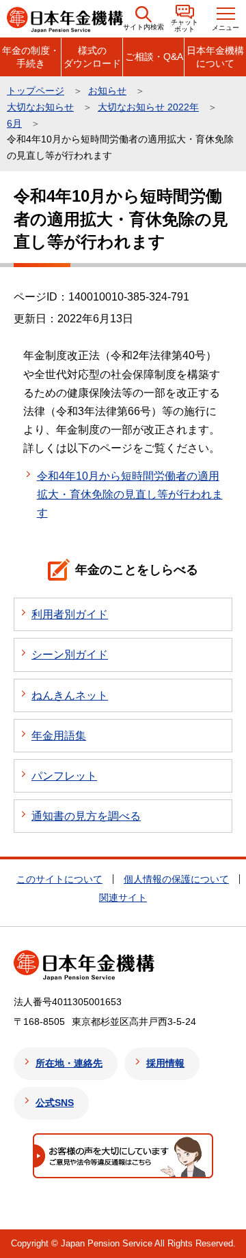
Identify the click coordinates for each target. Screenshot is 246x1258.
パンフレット (64, 776)
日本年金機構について (215, 56)
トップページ (35, 90)
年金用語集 (58, 735)
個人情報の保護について (176, 879)
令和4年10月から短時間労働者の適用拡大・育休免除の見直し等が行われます (130, 494)
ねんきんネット (69, 695)
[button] (143, 18)
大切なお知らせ (40, 107)
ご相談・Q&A (154, 56)
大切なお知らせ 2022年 (148, 107)
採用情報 (165, 1063)
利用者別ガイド (69, 614)
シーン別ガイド (69, 654)
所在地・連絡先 (69, 1063)
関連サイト (123, 897)
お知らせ (107, 90)
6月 (14, 123)
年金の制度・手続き (30, 56)
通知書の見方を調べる (86, 816)
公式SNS (55, 1102)
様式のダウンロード (92, 56)
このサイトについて (59, 879)
